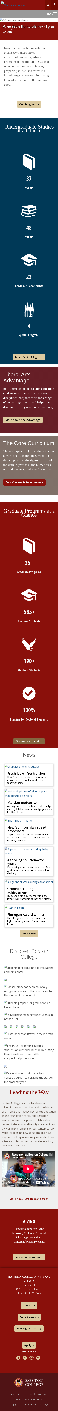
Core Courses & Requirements (24, 482)
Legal (30, 1394)
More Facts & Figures (29, 357)
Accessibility (17, 1394)
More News (29, 933)
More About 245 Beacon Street (29, 1199)
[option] (29, 970)
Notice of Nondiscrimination (29, 1399)
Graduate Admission (29, 741)
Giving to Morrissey (29, 1257)
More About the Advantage (22, 420)
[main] (29, 661)
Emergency (42, 1394)
